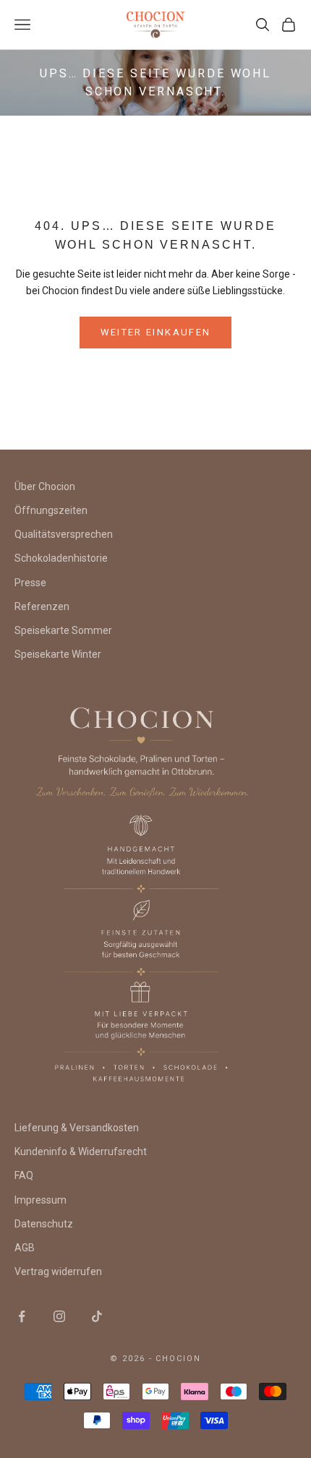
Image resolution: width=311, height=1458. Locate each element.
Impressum (40, 1200)
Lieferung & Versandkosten (76, 1127)
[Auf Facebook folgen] (21, 1316)
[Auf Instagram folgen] (59, 1316)
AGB (24, 1247)
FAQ (23, 1175)
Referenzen (41, 606)
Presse (30, 582)
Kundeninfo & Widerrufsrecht (80, 1151)
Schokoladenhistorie (61, 558)
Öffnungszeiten (51, 510)
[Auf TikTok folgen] (97, 1316)
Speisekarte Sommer (63, 630)
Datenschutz (43, 1224)
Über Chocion (44, 486)
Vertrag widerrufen (58, 1271)
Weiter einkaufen (155, 332)
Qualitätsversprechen (63, 534)
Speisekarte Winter (57, 654)
